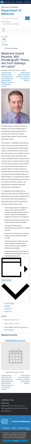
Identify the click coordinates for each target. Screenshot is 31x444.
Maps (13, 2)
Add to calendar (6, 280)
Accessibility (7, 2)
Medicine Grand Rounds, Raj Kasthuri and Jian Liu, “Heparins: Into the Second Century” (23, 76)
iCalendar (7, 306)
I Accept (16, 440)
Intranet (13, 428)
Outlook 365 (8, 308)
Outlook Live (8, 311)
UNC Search (27, 2)
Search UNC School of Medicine (11, 24)
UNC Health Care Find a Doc (18, 406)
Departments (19, 2)
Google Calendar (9, 303)
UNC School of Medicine (9, 7)
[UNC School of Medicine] (15, 421)
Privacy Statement (23, 428)
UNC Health (6, 428)
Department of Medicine (11, 12)
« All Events (4, 44)
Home (2, 36)
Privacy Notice (21, 437)
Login (28, 430)
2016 (12, 330)
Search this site (7, 21)
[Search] (27, 18)
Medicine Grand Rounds (21, 327)
